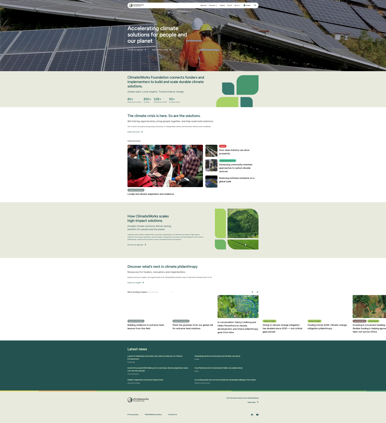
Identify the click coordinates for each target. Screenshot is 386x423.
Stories (229, 5)
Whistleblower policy (153, 414)
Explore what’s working (160, 50)
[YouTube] (257, 415)
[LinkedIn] (252, 415)
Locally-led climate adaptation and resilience (150, 194)
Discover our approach (135, 50)
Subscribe (252, 402)
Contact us (172, 414)
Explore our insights (134, 283)
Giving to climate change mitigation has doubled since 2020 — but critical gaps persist (282, 328)
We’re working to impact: (137, 292)
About (236, 5)
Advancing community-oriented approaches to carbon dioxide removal (235, 168)
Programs (212, 5)
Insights (222, 5)
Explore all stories (133, 132)
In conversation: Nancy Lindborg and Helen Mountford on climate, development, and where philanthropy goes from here (238, 327)
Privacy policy (132, 414)
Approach (203, 5)
